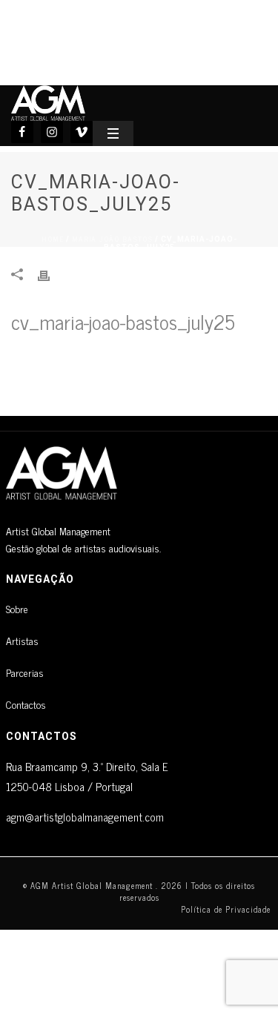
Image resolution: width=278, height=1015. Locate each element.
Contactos (26, 704)
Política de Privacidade (226, 909)
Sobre (17, 608)
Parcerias (25, 672)
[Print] (51, 273)
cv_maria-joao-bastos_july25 (123, 321)
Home (53, 238)
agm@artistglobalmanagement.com (85, 816)
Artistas (22, 640)
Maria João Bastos (112, 238)
